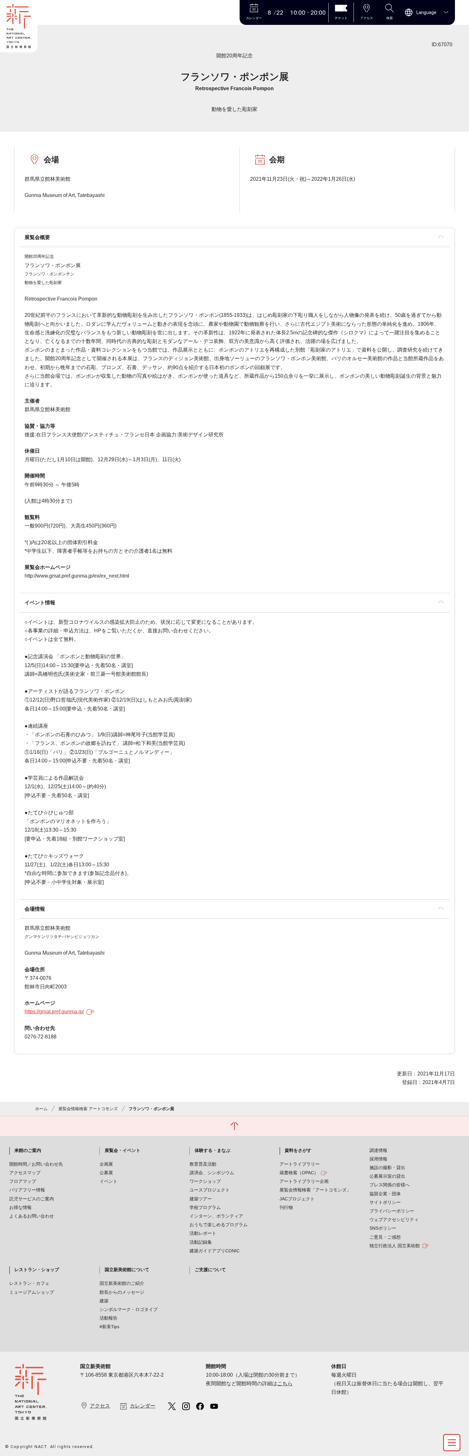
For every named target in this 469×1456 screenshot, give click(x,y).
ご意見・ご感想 (385, 1237)
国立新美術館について (127, 1269)
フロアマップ (22, 1181)
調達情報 (378, 1150)
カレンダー (142, 1406)
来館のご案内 (27, 1150)
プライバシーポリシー (391, 1210)
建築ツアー (201, 1198)
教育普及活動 (203, 1164)
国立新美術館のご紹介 (122, 1283)
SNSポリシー (382, 1228)
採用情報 (378, 1158)
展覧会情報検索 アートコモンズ (88, 1108)
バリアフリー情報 (27, 1189)
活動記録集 (201, 1242)
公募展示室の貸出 (387, 1176)
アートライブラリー (299, 1164)
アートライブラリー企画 (304, 1181)
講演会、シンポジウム (212, 1172)
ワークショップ (205, 1181)
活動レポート (203, 1233)
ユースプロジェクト (210, 1189)
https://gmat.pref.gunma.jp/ (54, 1011)
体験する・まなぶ (212, 1150)
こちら (285, 1383)
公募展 (106, 1172)
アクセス (100, 1406)
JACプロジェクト (297, 1198)
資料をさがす (298, 1150)
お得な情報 (20, 1207)
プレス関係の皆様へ (389, 1184)
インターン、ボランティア (216, 1216)
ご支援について (210, 1269)
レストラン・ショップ (36, 1269)
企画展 (106, 1164)
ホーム (41, 1108)
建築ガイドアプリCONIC (215, 1250)
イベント (108, 1181)
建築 (104, 1300)
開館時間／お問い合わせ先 (36, 1164)
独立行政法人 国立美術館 (394, 1245)
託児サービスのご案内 (31, 1198)
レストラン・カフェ (29, 1283)
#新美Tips (109, 1326)
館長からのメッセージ (122, 1292)
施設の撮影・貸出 (387, 1167)
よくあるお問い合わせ (31, 1216)
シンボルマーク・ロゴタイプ (129, 1309)
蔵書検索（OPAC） (298, 1172)
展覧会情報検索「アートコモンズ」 (315, 1189)
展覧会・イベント (122, 1150)
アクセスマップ (25, 1172)
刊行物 (286, 1207)
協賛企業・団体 (385, 1193)
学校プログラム (205, 1207)
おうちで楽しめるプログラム (219, 1224)
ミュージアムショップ (31, 1292)
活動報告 (108, 1318)
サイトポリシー (385, 1202)
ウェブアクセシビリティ (394, 1219)
